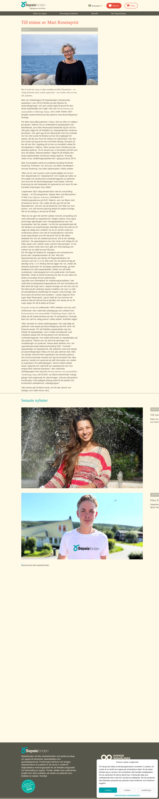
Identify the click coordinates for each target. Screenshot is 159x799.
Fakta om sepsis (40, 13)
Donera (116, 6)
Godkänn (108, 790)
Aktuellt (94, 13)
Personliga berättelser (69, 13)
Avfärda (127, 790)
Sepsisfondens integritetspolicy (127, 795)
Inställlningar (146, 790)
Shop (133, 6)
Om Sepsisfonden (118, 13)
